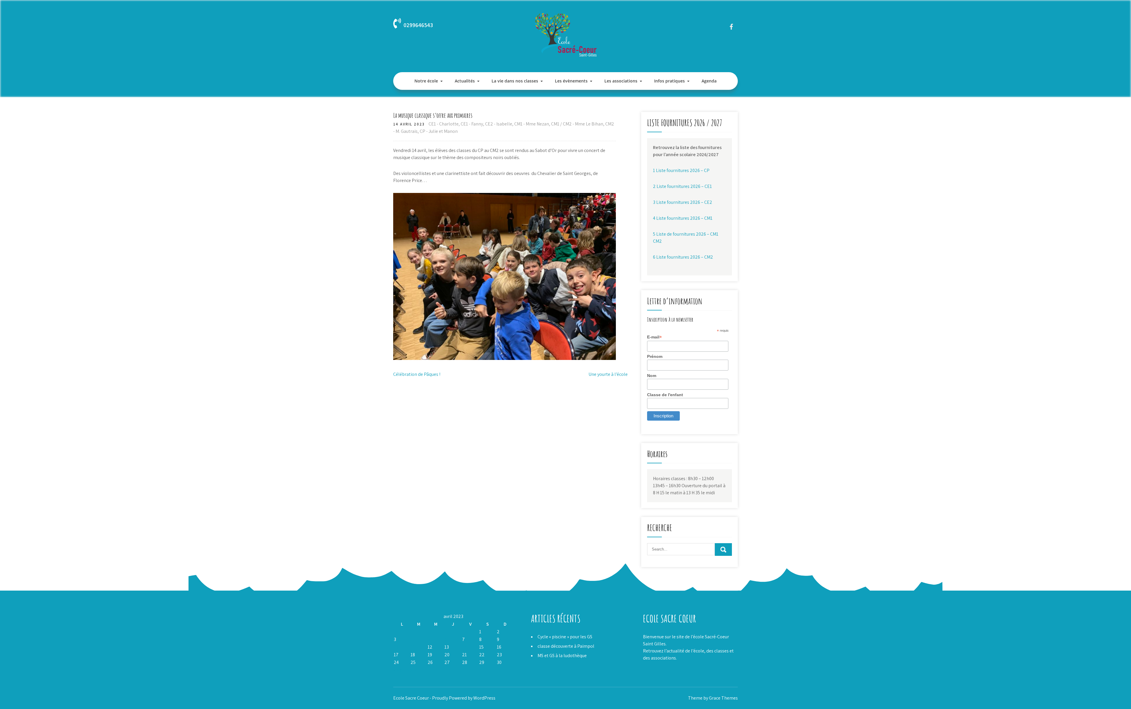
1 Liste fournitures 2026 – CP (681, 170)
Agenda (709, 81)
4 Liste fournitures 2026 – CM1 (682, 218)
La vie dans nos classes (515, 81)
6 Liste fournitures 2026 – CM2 (683, 257)
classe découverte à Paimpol (566, 646)
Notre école (426, 81)
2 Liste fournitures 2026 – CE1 (682, 186)
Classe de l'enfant (665, 394)
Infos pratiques (669, 81)
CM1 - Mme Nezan (531, 124)
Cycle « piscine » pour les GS (565, 637)
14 (464, 647)
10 (396, 647)
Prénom (654, 356)
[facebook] (731, 26)
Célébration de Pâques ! (416, 374)
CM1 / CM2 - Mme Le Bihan (577, 124)
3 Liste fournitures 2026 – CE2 (682, 202)
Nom (651, 375)
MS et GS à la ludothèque (562, 655)
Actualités (465, 81)
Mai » (411, 670)
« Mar (398, 670)
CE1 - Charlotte (444, 124)
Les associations (620, 81)
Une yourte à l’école (608, 374)
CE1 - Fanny (472, 124)
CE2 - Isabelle (498, 124)
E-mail (654, 337)
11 (413, 647)
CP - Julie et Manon (439, 131)
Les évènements (571, 81)
